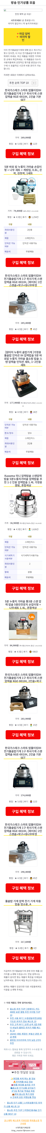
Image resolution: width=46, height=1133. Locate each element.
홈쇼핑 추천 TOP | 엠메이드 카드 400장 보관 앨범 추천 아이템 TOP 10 (25, 1012)
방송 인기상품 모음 (23, 2)
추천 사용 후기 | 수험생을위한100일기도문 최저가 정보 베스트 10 (26, 1020)
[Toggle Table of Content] (32, 83)
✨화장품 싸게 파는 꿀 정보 (23, 1078)
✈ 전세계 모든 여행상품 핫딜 (23, 1097)
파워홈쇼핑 (34, 1120)
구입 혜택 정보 (23, 153)
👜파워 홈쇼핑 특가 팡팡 (23, 1094)
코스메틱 (8, 1120)
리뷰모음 (25, 1120)
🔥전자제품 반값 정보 (23, 1081)
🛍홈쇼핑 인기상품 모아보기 (23, 1087)
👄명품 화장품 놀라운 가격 (23, 1084)
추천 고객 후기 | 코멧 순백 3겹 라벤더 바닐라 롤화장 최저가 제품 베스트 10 (25, 1027)
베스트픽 (16, 1120)
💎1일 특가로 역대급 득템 (23, 1090)
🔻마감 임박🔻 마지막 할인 (23, 37)
